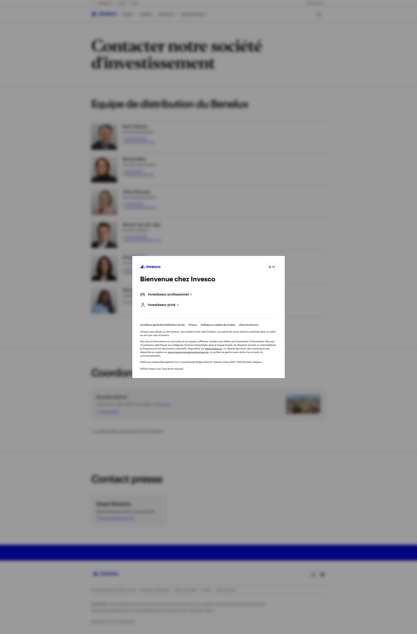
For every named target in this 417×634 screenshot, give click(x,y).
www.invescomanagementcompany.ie (188, 352)
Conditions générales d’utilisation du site (162, 324)
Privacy (193, 324)
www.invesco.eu (213, 348)
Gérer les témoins (249, 325)
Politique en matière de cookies (218, 324)
